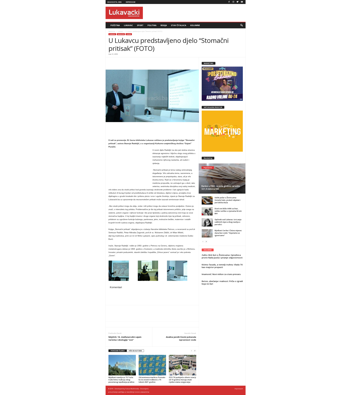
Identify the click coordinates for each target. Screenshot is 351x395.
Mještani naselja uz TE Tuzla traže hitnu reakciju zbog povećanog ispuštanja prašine (121, 379)
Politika (152, 25)
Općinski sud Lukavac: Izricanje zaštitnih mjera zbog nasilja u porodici (228, 222)
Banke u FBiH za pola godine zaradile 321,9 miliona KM (220, 187)
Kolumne (195, 25)
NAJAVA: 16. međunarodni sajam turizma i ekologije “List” (124, 338)
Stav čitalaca (178, 25)
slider (129, 34)
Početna (115, 25)
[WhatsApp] (124, 61)
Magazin (121, 34)
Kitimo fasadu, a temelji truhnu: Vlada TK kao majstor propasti (222, 266)
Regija (164, 25)
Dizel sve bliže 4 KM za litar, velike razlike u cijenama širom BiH (228, 211)
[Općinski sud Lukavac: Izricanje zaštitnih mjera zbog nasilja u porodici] (207, 222)
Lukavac (128, 25)
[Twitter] (237, 2)
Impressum (130, 2)
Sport (140, 25)
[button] (241, 25)
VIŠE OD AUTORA (135, 351)
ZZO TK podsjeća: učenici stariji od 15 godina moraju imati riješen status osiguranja (182, 379)
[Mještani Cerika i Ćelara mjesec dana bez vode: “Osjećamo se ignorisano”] (207, 233)
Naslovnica (111, 31)
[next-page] (194, 350)
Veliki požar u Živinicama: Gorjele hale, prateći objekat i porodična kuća (227, 200)
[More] (130, 61)
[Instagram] (233, 2)
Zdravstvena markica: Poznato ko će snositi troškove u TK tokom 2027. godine (152, 379)
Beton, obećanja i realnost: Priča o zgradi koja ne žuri (222, 282)
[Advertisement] (196, 13)
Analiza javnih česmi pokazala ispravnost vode (181, 338)
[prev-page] (191, 350)
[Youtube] (242, 2)
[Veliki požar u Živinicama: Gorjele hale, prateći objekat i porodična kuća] (207, 200)
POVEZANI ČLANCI (118, 351)
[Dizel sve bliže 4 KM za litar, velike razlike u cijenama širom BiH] (207, 211)
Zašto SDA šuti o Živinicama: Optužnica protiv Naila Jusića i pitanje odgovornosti (222, 256)
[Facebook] (229, 2)
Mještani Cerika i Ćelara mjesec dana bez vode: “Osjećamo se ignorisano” (228, 233)
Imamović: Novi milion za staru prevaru (221, 274)
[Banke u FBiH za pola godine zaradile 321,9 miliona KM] (222, 178)
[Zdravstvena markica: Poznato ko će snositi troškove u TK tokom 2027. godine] (152, 365)
